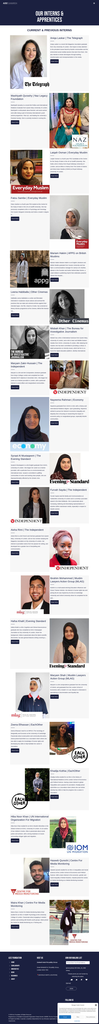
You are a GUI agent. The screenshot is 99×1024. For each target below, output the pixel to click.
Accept (65, 1017)
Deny (78, 1017)
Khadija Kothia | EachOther (65, 770)
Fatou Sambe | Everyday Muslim (29, 198)
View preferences (90, 1017)
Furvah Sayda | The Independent (68, 489)
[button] (96, 1005)
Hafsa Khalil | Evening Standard (28, 621)
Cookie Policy (77, 1020)
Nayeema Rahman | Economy (66, 399)
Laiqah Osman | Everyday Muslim (68, 152)
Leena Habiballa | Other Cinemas (29, 292)
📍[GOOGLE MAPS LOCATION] (47, 975)
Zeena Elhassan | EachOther (27, 724)
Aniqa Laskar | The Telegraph (66, 38)
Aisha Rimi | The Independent (27, 529)
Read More (55, 61)
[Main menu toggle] (94, 3)
